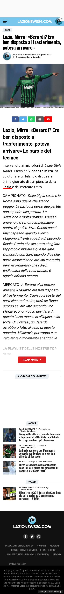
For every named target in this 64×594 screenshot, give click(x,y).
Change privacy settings (50, 591)
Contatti (41, 545)
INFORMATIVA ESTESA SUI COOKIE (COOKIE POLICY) (28, 554)
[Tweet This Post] (23, 119)
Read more (30, 359)
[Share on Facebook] (15, 119)
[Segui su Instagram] (38, 536)
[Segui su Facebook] (25, 536)
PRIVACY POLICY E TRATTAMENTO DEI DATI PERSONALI (33, 550)
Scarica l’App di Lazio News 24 (19, 545)
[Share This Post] (32, 119)
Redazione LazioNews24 (28, 57)
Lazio (7, 187)
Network (57, 554)
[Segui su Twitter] (32, 536)
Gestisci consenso (17, 564)
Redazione (54, 545)
